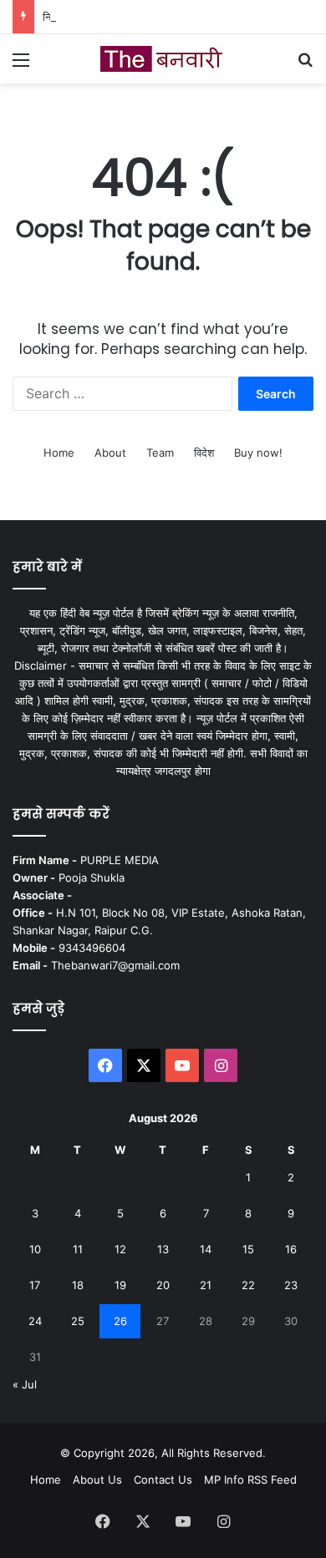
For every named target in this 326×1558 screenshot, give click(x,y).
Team (160, 452)
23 (291, 1285)
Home (58, 452)
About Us (97, 1479)
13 (163, 1249)
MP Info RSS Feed (250, 1479)
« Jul (25, 1384)
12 (120, 1249)
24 (35, 1321)
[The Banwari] (163, 59)
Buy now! (258, 452)
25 (77, 1321)
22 (248, 1285)
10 (35, 1249)
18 (78, 1285)
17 (34, 1285)
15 (248, 1249)
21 (205, 1285)
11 (78, 1249)
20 (163, 1285)
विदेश (204, 452)
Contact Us (163, 1479)
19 (120, 1285)
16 (291, 1249)
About (110, 452)
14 (205, 1249)
